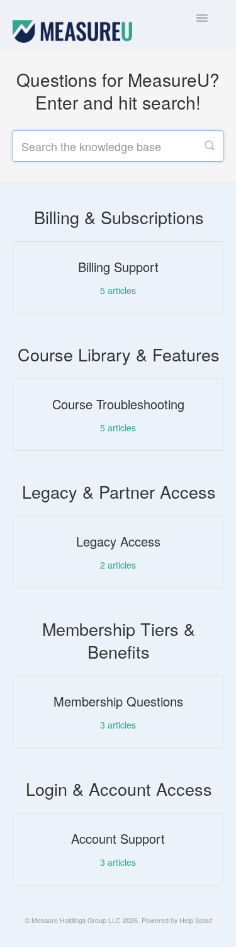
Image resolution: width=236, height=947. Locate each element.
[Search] (209, 146)
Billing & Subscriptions (119, 217)
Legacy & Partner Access (119, 491)
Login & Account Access (119, 788)
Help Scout (195, 920)
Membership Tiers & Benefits (118, 640)
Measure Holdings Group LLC (76, 920)
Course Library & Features (119, 354)
